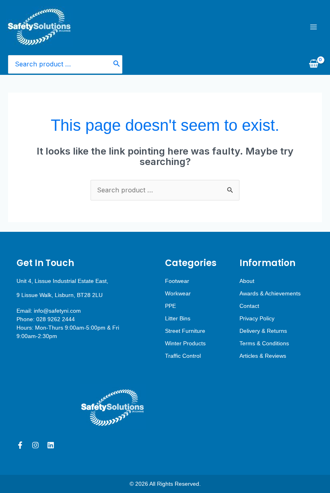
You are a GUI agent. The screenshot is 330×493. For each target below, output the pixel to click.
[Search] (116, 65)
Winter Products (185, 343)
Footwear (177, 281)
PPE (170, 306)
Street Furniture (185, 331)
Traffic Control (183, 356)
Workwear (178, 293)
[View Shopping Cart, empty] (313, 64)
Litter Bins (177, 318)
